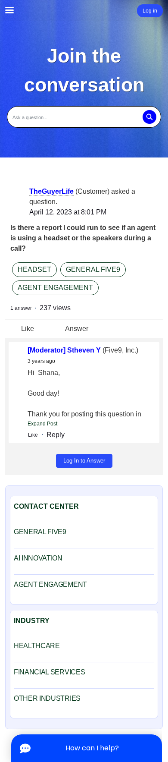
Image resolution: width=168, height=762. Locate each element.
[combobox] (84, 117)
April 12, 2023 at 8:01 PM (67, 212)
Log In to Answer (84, 460)
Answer (76, 328)
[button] (149, 117)
